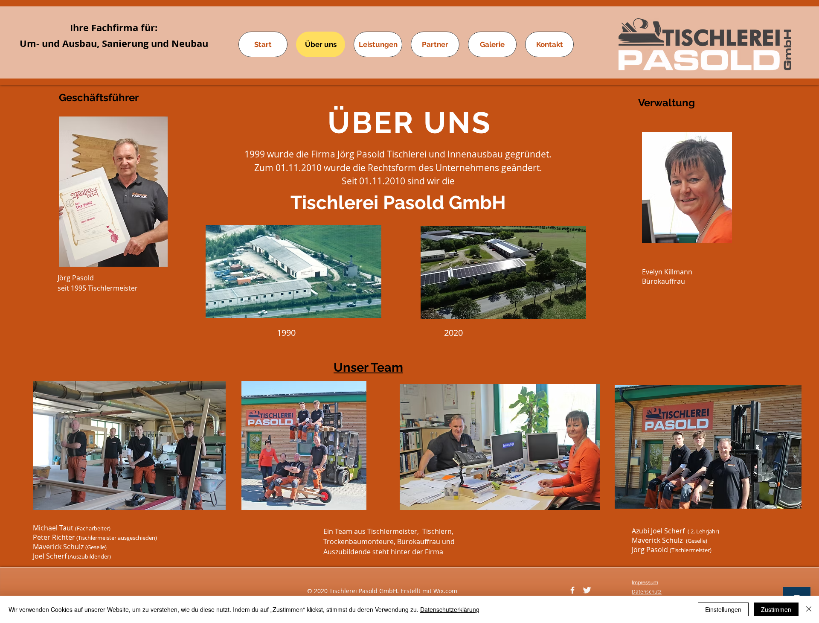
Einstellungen (723, 609)
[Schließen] (809, 609)
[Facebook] (572, 590)
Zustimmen (776, 609)
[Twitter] (587, 590)
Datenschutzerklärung (449, 609)
